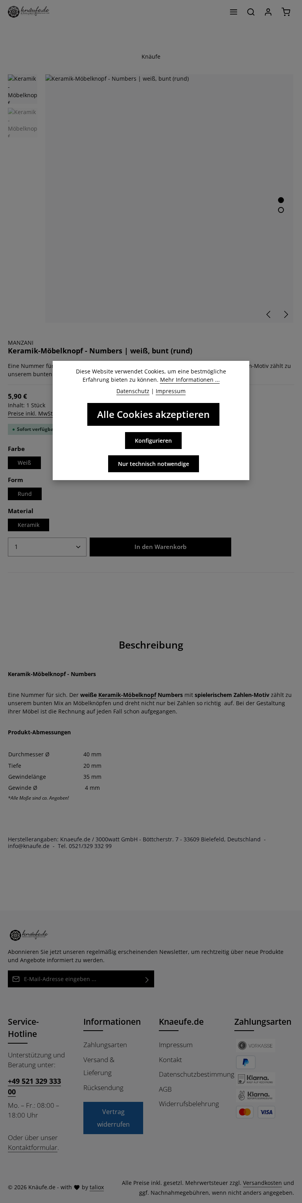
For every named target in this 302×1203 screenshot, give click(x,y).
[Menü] (233, 12)
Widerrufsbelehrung (189, 1103)
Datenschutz (132, 391)
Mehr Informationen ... (190, 379)
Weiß (24, 462)
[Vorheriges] (269, 314)
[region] (151, 198)
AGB (165, 1089)
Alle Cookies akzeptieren (153, 414)
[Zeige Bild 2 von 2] (281, 210)
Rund (25, 493)
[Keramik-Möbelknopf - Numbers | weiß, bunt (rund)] (169, 198)
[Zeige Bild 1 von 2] (281, 200)
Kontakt (170, 1059)
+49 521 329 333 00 (34, 1086)
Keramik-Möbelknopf (127, 695)
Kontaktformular (32, 1147)
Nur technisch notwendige (153, 464)
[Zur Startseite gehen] (28, 12)
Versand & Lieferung (98, 1066)
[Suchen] (251, 12)
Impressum (176, 1044)
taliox (97, 1187)
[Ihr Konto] (268, 12)
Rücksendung (103, 1087)
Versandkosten (262, 1182)
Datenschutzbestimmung (196, 1074)
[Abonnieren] (147, 978)
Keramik (28, 525)
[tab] (151, 645)
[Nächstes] (285, 314)
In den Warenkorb (160, 547)
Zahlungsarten (105, 1044)
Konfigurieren (153, 440)
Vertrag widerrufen (113, 1118)
